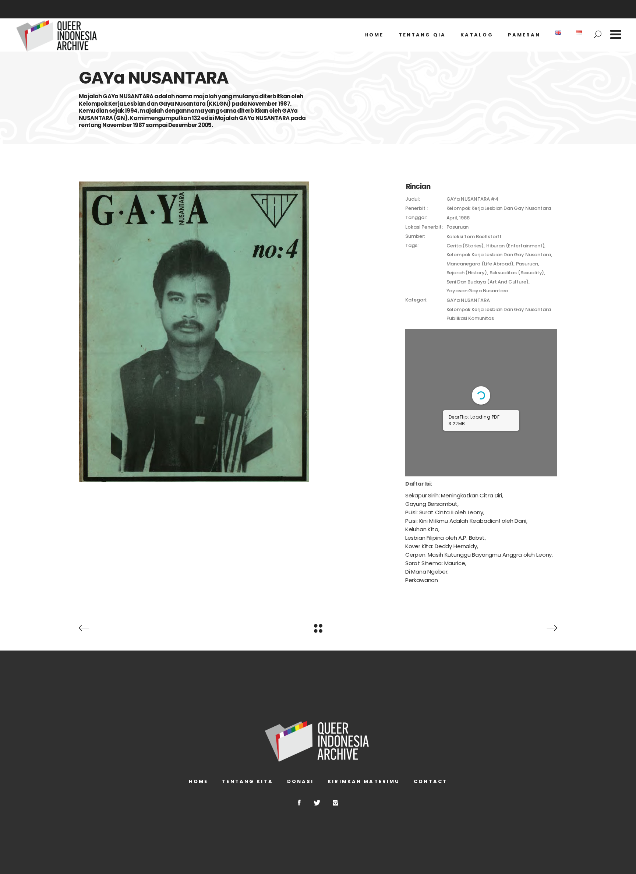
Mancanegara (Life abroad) (479, 263)
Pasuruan (527, 263)
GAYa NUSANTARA (468, 300)
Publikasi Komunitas (470, 318)
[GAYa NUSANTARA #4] (236, 332)
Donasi (300, 781)
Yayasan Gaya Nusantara (477, 290)
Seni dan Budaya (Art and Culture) (487, 281)
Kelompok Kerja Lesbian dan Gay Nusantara (498, 254)
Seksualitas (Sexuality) (517, 272)
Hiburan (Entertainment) (515, 245)
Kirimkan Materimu (364, 781)
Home (198, 781)
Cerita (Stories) (465, 245)
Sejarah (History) (466, 272)
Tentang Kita (247, 781)
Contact (430, 781)
